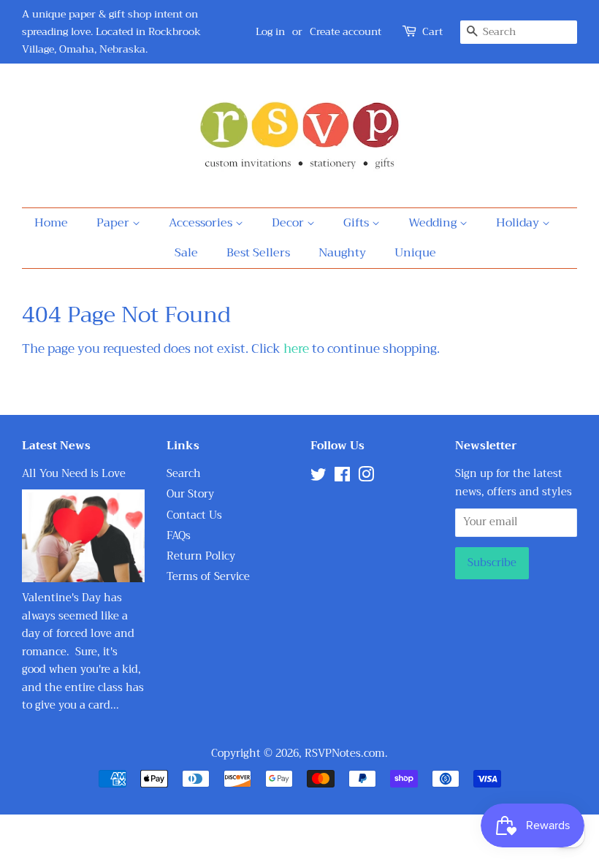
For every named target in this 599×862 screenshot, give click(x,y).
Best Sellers (258, 253)
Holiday (519, 223)
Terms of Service (208, 577)
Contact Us (194, 515)
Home (51, 223)
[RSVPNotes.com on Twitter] (318, 477)
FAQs (179, 536)
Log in (270, 31)
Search (184, 474)
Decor (289, 223)
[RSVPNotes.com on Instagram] (366, 477)
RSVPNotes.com (345, 753)
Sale (186, 253)
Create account (345, 31)
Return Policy (201, 556)
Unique (415, 253)
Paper (114, 223)
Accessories (202, 223)
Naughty (342, 253)
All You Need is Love (74, 474)
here (296, 348)
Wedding (433, 223)
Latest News (56, 445)
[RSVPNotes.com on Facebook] (342, 477)
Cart (432, 31)
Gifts (357, 223)
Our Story (190, 494)
